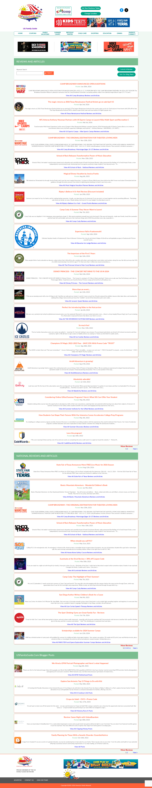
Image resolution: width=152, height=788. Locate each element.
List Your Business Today (91, 8)
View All (83, 95)
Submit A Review (126, 69)
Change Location (91, 13)
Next (135, 449)
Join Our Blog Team (126, 74)
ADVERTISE (18, 780)
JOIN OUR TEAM (42, 780)
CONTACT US (29, 780)
